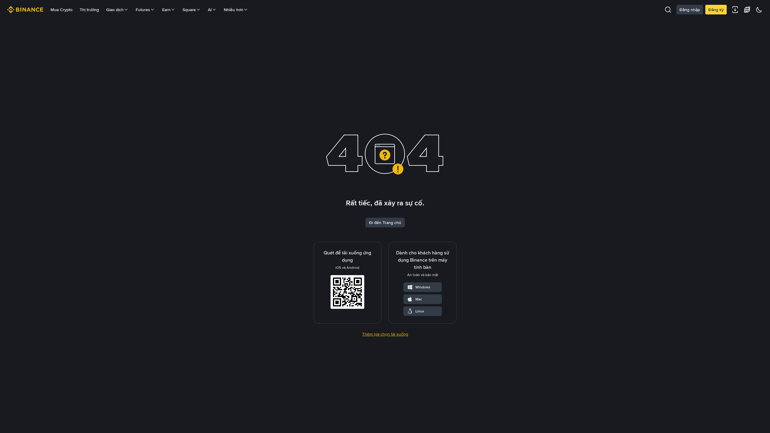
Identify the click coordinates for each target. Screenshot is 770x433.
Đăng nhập (689, 9)
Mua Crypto (61, 9)
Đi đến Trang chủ (385, 222)
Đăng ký (716, 9)
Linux (419, 311)
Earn (166, 9)
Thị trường (89, 9)
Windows (422, 287)
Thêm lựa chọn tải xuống (385, 334)
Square (189, 9)
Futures (143, 9)
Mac (418, 299)
